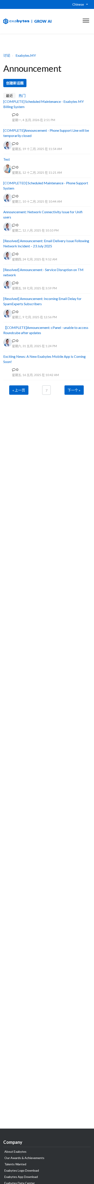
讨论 (6, 55)
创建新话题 (15, 83)
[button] (86, 20)
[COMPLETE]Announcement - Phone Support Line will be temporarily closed (46, 133)
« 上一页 (18, 390)
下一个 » (74, 390)
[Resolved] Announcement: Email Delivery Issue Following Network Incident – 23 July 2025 (46, 243)
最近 (9, 95)
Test (6, 159)
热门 (22, 95)
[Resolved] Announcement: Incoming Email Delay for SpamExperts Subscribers (42, 301)
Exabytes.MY (26, 55)
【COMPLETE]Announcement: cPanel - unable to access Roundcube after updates (45, 330)
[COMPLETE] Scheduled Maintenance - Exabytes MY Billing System (43, 104)
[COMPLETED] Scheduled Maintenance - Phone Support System (45, 185)
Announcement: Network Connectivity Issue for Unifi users (43, 214)
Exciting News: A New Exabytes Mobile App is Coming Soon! (44, 359)
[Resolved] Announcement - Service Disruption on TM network (43, 272)
